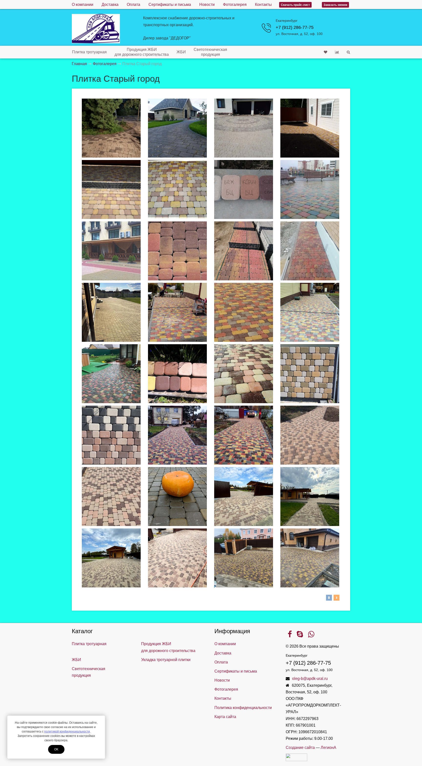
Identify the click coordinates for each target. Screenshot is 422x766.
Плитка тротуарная (89, 52)
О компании (82, 4)
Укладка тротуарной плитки (165, 660)
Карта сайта (225, 717)
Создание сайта (300, 747)
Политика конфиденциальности (243, 708)
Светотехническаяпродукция (210, 52)
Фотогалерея (235, 4)
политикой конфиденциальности (67, 731)
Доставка (110, 4)
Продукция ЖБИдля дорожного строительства (142, 52)
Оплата (133, 4)
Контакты (263, 4)
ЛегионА (328, 747)
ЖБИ (181, 52)
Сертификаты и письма (169, 4)
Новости (207, 4)
